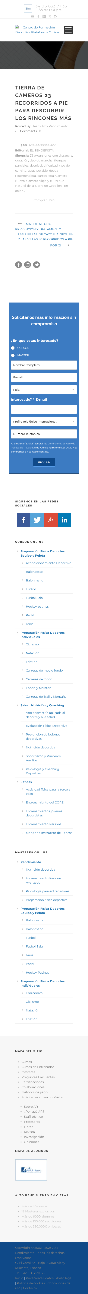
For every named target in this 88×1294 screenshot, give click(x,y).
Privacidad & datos (40, 1278)
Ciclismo (32, 644)
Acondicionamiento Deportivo (48, 563)
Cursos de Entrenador (38, 1067)
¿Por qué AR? (34, 1111)
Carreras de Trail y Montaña (46, 697)
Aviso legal (64, 1278)
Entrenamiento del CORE (44, 802)
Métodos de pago (35, 1092)
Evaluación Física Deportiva (46, 726)
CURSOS (23, 347)
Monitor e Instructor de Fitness (49, 833)
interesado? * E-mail (29, 399)
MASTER (23, 355)
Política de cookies (31, 1283)
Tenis (29, 624)
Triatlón (31, 662)
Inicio (19, 1278)
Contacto (30, 1288)
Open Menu (68, 30)
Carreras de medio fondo (44, 670)
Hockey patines (37, 606)
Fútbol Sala (34, 598)
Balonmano (34, 580)
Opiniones (31, 1142)
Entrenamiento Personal (44, 824)
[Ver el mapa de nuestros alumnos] (31, 1170)
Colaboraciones (33, 1087)
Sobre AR (31, 1107)
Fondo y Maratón (38, 688)
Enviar (44, 462)
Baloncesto (34, 572)
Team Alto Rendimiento (50, 126)
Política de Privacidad (23, 447)
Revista (29, 1132)
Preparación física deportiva (46, 900)
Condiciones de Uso (59, 443)
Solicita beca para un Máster (43, 1097)
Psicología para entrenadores (47, 891)
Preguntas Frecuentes (38, 1077)
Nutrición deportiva (40, 747)
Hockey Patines (37, 972)
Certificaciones (33, 1082)
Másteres (28, 1072)
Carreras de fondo (39, 679)
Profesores (32, 1122)
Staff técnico (33, 1117)
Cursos (27, 1062)
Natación (32, 653)
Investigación (34, 1137)
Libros (28, 1127)
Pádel (30, 615)
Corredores (34, 993)
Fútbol (31, 589)
